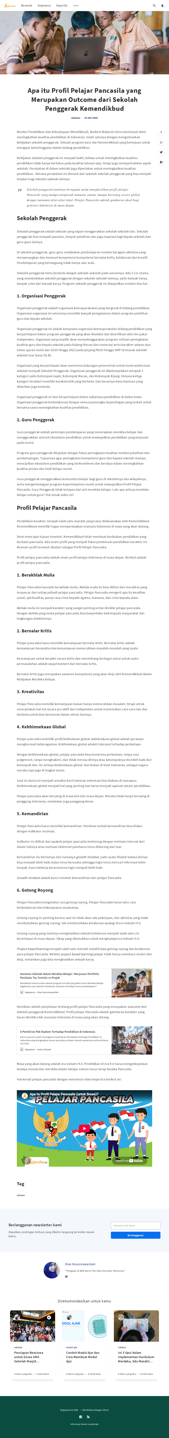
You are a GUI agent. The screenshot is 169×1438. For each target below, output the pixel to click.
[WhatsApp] (161, 142)
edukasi (75, 117)
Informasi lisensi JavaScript (84, 1424)
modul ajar (71, 1347)
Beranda (26, 5)
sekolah (18, 1347)
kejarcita (62, 5)
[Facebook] (161, 162)
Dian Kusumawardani (80, 1264)
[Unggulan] (49, 1317)
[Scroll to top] (161, 132)
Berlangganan (136, 1235)
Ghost (106, 1409)
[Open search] (154, 5)
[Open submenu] (76, 5)
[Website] (66, 1276)
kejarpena (44, 5)
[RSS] (88, 1417)
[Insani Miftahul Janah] (17, 1317)
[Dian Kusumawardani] (52, 1270)
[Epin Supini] (121, 1317)
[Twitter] (161, 152)
